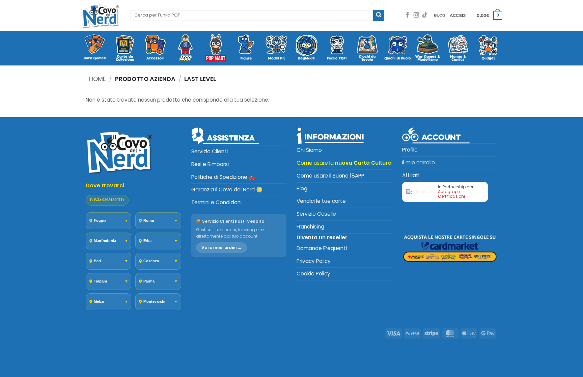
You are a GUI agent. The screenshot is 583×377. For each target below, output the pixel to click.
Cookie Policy (313, 273)
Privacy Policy (314, 261)
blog (439, 15)
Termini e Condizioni (216, 202)
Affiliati (410, 175)
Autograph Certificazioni (451, 194)
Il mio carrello (418, 162)
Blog (302, 188)
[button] (458, 15)
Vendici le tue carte (321, 201)
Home (97, 79)
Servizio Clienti (209, 151)
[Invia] (378, 15)
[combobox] (252, 15)
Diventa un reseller (322, 237)
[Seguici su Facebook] (407, 15)
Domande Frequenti (322, 248)
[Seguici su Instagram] (416, 15)
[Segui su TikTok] (424, 15)
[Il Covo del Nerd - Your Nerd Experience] (100, 15)
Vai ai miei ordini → (221, 247)
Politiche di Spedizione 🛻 (223, 177)
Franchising (310, 226)
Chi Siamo (309, 150)
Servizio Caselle (316, 213)
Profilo (410, 149)
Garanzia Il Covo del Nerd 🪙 (226, 189)
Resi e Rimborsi (210, 164)
